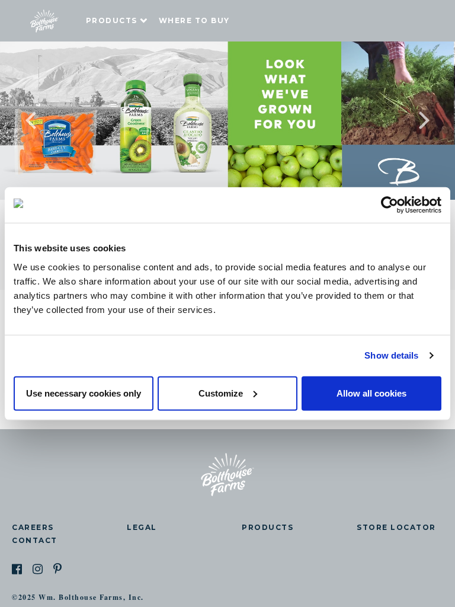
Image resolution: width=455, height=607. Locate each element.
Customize (220, 393)
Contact (34, 540)
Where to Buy (194, 20)
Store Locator (396, 527)
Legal (142, 527)
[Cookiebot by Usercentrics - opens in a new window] (389, 205)
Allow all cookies (371, 393)
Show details (391, 355)
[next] (401, 120)
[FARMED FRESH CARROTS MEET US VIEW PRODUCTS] (227, 120)
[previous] (53, 120)
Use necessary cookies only (83, 393)
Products (111, 20)
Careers (33, 527)
